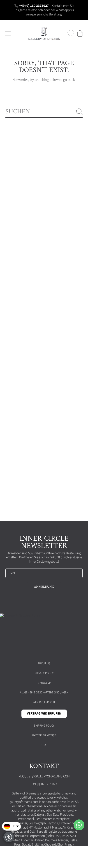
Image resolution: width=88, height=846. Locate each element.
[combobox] (44, 112)
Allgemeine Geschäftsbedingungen (44, 692)
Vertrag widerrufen (44, 713)
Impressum (44, 683)
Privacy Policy (44, 673)
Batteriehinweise (44, 735)
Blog (44, 745)
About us (44, 663)
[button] (8, 33)
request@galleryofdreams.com (44, 776)
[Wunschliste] (71, 33)
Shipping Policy (44, 726)
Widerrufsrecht (44, 702)
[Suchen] (79, 112)
